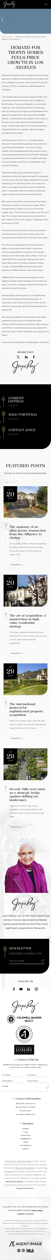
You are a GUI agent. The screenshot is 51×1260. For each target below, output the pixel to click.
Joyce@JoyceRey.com (25, 1114)
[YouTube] (20, 989)
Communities (25, 1139)
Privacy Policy (38, 1234)
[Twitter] (18, 357)
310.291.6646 (25, 1111)
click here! (44, 342)
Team (25, 1132)
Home (4, 37)
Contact (25, 1149)
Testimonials (25, 1145)
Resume (25, 1129)
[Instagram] (36, 989)
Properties (25, 1135)
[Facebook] (33, 357)
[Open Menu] (45, 4)
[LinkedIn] (26, 357)
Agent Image (37, 1210)
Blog (11, 37)
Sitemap (45, 1207)
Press (25, 1142)
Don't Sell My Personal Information (20, 1234)
